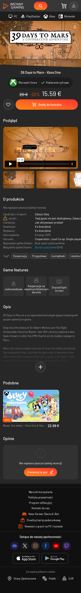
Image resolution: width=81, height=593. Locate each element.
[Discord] (14, 546)
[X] (25, 546)
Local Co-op (58, 239)
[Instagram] (35, 546)
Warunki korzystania (41, 492)
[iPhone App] (26, 558)
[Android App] (55, 558)
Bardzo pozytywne (46, 247)
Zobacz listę (42, 214)
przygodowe (39, 256)
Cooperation (42, 239)
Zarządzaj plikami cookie (40, 571)
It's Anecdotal (43, 226)
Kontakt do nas (40, 508)
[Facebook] (46, 546)
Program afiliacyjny (40, 502)
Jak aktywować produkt (49, 222)
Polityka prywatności (40, 497)
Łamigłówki (58, 256)
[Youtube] (56, 546)
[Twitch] (66, 546)
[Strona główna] (13, 6)
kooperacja (20, 256)
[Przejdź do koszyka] (63, 6)
